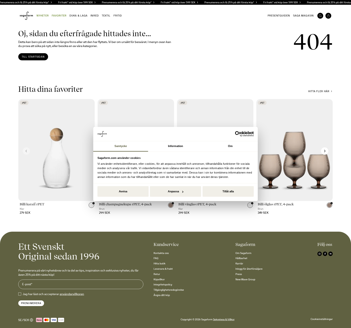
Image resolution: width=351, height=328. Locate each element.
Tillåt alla (228, 191)
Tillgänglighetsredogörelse (169, 289)
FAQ (156, 258)
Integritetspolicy (163, 284)
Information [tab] (175, 146)
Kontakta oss (161, 253)
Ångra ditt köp (162, 295)
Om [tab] (230, 146)
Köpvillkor (159, 279)
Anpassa (173, 191)
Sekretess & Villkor (224, 319)
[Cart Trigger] (328, 16)
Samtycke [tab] (120, 146)
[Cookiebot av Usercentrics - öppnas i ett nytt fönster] (238, 134)
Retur (157, 274)
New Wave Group (245, 279)
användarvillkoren (72, 294)
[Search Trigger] (320, 16)
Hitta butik (159, 263)
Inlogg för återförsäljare (249, 268)
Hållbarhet (241, 258)
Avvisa (123, 191)
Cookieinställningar (322, 319)
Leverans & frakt (163, 268)
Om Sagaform (243, 253)
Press (238, 274)
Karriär (239, 263)
